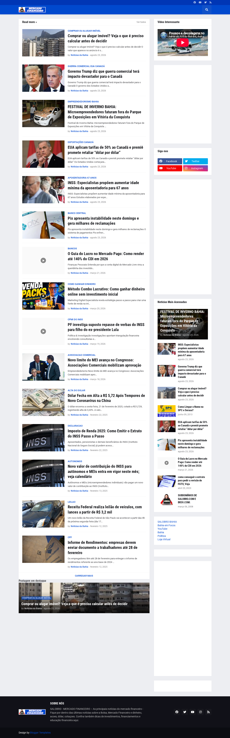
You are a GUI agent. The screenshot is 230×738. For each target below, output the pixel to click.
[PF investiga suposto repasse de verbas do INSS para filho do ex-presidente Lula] (43, 331)
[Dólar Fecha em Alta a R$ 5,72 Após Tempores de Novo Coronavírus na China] (43, 402)
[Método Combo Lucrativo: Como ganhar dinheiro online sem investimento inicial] (43, 296)
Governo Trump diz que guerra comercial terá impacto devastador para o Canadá (103, 74)
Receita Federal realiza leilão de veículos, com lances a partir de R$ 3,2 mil (105, 509)
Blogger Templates (40, 732)
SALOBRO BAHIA (167, 521)
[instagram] (200, 712)
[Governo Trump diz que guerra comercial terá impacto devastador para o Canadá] (43, 78)
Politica (162, 536)
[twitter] (205, 2)
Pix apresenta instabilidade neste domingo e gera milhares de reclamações (103, 221)
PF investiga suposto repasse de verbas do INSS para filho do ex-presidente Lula (106, 327)
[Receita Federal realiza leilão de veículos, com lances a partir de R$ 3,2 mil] (43, 514)
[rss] (210, 2)
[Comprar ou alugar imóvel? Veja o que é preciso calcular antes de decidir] (43, 42)
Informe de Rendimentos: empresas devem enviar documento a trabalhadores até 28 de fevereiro (102, 547)
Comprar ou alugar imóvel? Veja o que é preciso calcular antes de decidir (106, 38)
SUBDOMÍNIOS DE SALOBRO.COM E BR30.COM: (187, 499)
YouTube (162, 528)
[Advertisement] (183, 104)
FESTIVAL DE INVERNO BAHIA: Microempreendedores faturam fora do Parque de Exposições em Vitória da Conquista (104, 112)
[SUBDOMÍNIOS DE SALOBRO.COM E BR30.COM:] (167, 499)
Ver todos (141, 22)
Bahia (161, 532)
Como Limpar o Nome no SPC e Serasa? (190, 408)
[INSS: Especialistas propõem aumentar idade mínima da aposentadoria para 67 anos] (43, 189)
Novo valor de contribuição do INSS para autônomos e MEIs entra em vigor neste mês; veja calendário (103, 471)
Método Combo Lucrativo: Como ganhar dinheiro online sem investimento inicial (106, 292)
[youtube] (200, 2)
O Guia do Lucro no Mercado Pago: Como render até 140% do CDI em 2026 (106, 256)
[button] (206, 9)
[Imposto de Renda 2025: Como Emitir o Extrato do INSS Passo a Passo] (43, 437)
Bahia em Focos (166, 525)
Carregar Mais (84, 575)
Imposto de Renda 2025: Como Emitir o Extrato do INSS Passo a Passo (105, 433)
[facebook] (195, 2)
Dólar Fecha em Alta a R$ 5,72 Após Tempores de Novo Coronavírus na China (106, 398)
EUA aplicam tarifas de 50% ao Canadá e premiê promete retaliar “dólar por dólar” (105, 150)
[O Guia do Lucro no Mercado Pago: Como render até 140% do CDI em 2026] (43, 260)
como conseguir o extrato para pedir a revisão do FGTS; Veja (191, 480)
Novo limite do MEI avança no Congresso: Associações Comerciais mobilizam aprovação (104, 362)
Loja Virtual (164, 539)
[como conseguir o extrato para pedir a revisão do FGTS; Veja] (167, 481)
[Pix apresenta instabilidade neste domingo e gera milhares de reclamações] (43, 225)
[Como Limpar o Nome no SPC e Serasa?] (167, 411)
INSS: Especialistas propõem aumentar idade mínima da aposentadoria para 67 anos (103, 185)
